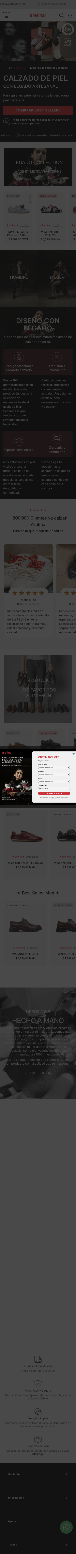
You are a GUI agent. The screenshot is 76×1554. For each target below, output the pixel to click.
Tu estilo (41, 771)
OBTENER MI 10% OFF (54, 793)
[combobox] (53, 767)
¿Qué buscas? (42, 764)
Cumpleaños (42, 785)
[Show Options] (68, 767)
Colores (40, 779)
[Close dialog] (73, 753)
